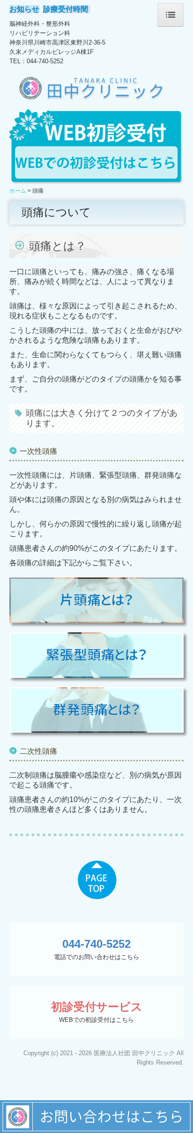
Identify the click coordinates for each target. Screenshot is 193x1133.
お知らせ (24, 9)
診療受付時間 (66, 9)
